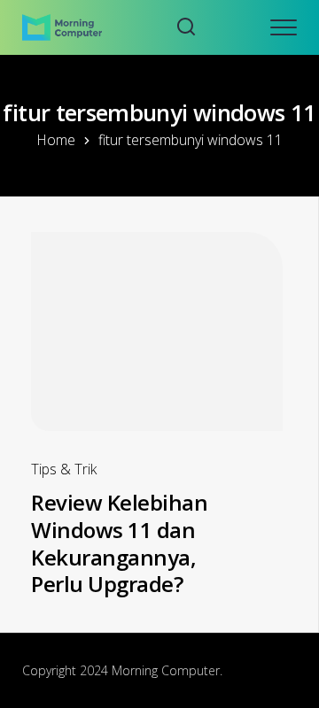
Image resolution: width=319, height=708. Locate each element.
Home (55, 140)
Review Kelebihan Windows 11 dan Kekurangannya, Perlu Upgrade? (119, 543)
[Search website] (186, 27)
